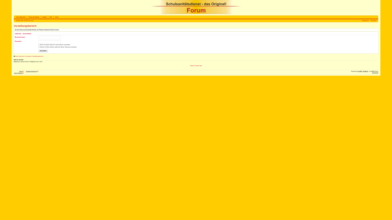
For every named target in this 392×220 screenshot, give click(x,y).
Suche (57, 17)
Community (28, 56)
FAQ (51, 17)
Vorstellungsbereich (25, 25)
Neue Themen (18, 73)
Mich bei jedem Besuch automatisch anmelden (55, 44)
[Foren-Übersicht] (196, 13)
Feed (20, 71)
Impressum (375, 73)
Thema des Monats (34, 17)
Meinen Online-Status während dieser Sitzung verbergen (58, 47)
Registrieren (365, 20)
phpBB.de (365, 71)
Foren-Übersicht (21, 17)
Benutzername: (20, 37)
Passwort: (18, 41)
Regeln (44, 17)
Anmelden (373, 20)
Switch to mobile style (196, 65)
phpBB (360, 71)
